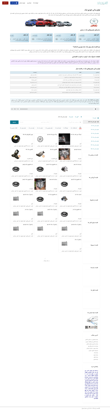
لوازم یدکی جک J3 (95, 133)
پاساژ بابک (96, 353)
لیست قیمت (81, 35)
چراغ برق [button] (29, 3)
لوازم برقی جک (23, 128)
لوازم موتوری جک (48, 128)
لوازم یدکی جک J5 (95, 141)
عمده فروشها (89, 384)
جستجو (14, 122)
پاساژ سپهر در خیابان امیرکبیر (92, 348)
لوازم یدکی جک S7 (95, 129)
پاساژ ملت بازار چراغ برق (93, 346)
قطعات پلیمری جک (13, 128)
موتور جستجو (22, 3)
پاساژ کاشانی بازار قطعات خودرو (92, 342)
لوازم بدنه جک (40, 128)
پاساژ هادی (96, 359)
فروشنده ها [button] (35, 3)
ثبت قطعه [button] (5, 3)
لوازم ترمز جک (31, 128)
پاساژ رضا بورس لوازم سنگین (92, 344)
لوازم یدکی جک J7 (95, 125)
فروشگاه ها (66, 128)
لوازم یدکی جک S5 (95, 149)
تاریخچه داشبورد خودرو (93, 350)
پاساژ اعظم (96, 357)
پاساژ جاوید (95, 355)
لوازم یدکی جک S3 (95, 145)
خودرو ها (95, 118)
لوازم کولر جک (58, 128)
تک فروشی (91, 380)
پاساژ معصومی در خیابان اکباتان (91, 339)
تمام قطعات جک (74, 128)
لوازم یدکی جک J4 (95, 137)
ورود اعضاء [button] (13, 3)
